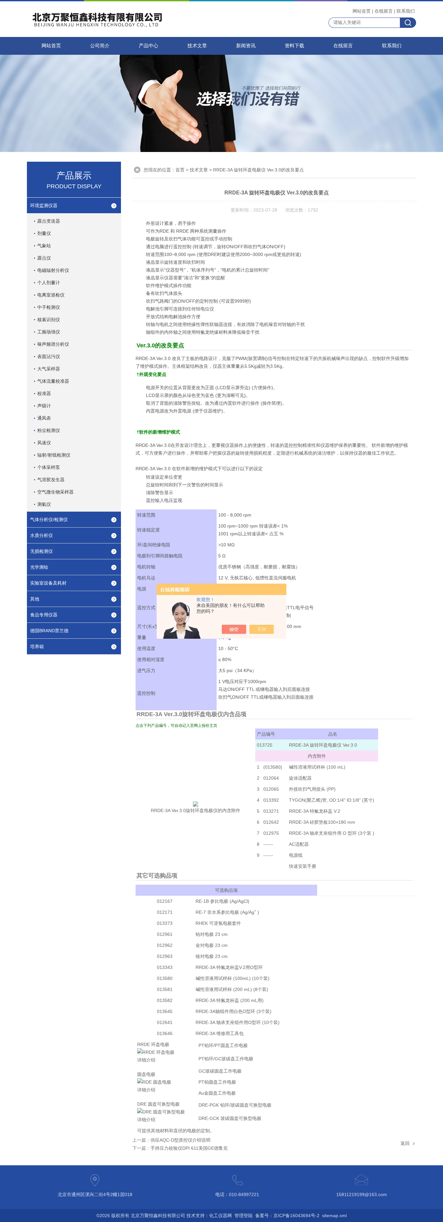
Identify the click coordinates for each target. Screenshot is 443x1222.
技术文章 (197, 45)
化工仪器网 (220, 1215)
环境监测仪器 (43, 205)
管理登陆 (243, 1215)
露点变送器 (48, 221)
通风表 (44, 418)
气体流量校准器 (53, 381)
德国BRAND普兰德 (49, 630)
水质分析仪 (41, 535)
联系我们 (406, 11)
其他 (34, 598)
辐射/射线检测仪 (53, 455)
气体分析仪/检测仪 (49, 519)
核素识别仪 (48, 319)
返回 (405, 1143)
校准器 (44, 393)
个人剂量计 (48, 282)
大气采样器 (48, 368)
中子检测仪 (48, 307)
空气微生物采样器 (55, 492)
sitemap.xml (334, 1215)
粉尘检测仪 (48, 430)
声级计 (44, 405)
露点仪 (44, 258)
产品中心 (148, 45)
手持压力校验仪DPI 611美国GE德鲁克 (189, 1148)
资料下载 (294, 45)
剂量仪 (44, 233)
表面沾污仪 (48, 356)
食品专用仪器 (43, 614)
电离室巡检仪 (51, 294)
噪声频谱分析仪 (53, 344)
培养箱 (37, 646)
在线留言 (384, 11)
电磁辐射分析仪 (53, 270)
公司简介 (100, 45)
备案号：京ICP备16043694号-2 (287, 1215)
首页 (180, 169)
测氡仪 (44, 504)
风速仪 (44, 442)
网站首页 (362, 11)
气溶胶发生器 (51, 479)
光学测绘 (39, 567)
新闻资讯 (246, 45)
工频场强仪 (48, 331)
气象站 (44, 245)
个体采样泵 (48, 467)
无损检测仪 (41, 551)
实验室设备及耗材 (48, 583)
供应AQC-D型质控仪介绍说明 (180, 1140)
